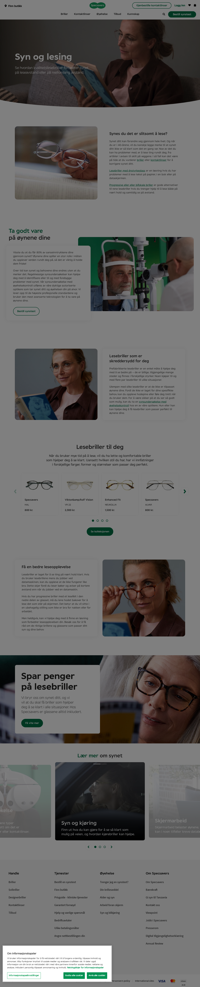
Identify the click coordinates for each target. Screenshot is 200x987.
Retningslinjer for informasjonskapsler (85, 968)
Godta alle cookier (74, 975)
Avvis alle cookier (97, 975)
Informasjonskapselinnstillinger (24, 975)
